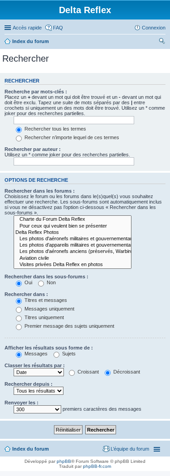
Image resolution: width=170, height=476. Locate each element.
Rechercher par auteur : (33, 149)
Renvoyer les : (22, 402)
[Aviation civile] (73, 258)
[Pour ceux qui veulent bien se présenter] (73, 226)
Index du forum (30, 41)
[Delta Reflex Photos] (73, 232)
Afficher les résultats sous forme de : (49, 347)
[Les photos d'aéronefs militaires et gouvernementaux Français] (73, 239)
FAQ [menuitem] (58, 27)
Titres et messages (45, 300)
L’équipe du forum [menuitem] (130, 449)
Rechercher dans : (26, 294)
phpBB (64, 461)
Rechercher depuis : (29, 384)
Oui (27, 282)
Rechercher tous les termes (54, 128)
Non (50, 282)
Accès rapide (27, 27)
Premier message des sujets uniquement (68, 326)
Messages (35, 353)
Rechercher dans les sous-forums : (46, 276)
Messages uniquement (48, 308)
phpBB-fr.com (97, 466)
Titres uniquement (43, 317)
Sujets (68, 353)
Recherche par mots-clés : (36, 91)
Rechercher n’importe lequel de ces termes (71, 137)
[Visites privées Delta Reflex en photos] (73, 265)
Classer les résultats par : (35, 365)
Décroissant (126, 371)
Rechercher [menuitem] (161, 42)
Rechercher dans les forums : (40, 191)
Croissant (87, 371)
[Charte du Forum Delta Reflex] (73, 219)
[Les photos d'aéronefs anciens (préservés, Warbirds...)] (73, 251)
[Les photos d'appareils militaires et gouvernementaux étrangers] (73, 245)
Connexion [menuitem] (153, 27)
